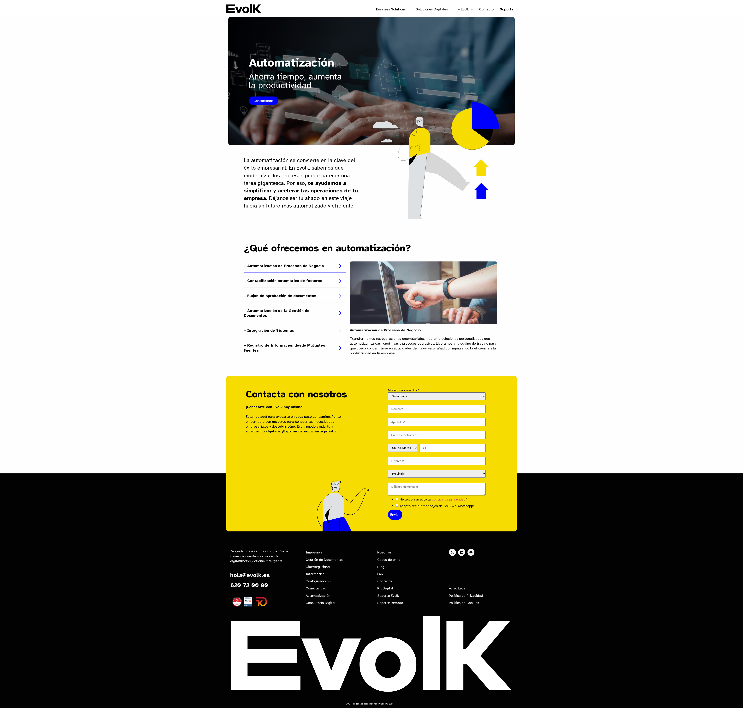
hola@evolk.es (250, 575)
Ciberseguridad (318, 567)
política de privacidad (449, 499)
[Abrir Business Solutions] (408, 9)
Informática (315, 574)
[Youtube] (470, 552)
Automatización (318, 596)
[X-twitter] (452, 552)
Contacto (486, 9)
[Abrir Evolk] (472, 9)
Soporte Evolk (388, 596)
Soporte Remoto (390, 603)
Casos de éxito (389, 560)
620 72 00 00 (249, 585)
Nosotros (384, 552)
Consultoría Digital (320, 603)
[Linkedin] (461, 552)
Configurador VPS (320, 581)
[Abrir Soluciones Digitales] (450, 9)
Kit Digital (385, 588)
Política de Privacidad (466, 596)
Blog (380, 567)
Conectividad (316, 588)
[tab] (295, 266)
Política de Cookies (464, 603)
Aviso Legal (458, 588)
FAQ (380, 574)
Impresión (314, 552)
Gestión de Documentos (324, 560)
